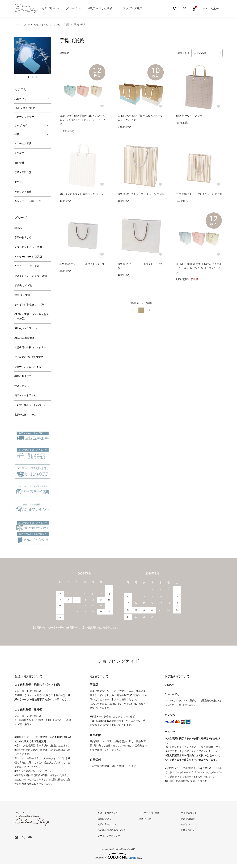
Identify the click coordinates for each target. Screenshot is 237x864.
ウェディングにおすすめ (36, 24)
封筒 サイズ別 (22, 295)
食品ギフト (20, 153)
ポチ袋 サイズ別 (23, 285)
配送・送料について (108, 813)
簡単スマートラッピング (27, 395)
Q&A (204, 8)
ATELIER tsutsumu (24, 337)
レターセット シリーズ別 (28, 247)
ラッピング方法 (132, 8)
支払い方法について (108, 824)
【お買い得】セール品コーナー (31, 405)
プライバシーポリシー (109, 835)
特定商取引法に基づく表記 (111, 830)
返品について (104, 818)
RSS (141, 818)
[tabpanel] (32, 55)
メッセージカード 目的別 (28, 256)
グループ (71, 8)
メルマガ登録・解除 (149, 813)
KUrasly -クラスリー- (25, 328)
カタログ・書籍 (22, 191)
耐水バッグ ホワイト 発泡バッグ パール (81, 194)
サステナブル (21, 386)
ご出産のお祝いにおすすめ (29, 357)
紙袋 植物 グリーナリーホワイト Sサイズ (82, 264)
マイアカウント (189, 813)
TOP (16, 24)
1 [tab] (28, 77)
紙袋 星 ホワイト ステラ (189, 116)
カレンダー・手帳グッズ (27, 201)
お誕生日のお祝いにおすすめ (30, 347)
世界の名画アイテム (25, 414)
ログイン (185, 824)
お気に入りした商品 (99, 8)
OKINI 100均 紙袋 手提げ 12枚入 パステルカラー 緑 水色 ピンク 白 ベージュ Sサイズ (199, 268)
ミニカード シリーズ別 (26, 266)
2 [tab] (32, 77)
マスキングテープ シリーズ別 (30, 276)
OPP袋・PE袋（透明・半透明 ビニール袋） (31, 316)
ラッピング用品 (61, 24)
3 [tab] (37, 77)
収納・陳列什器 (22, 172)
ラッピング (20, 125)
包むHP (215, 8)
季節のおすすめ (22, 237)
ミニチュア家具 (22, 143)
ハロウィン (20, 99)
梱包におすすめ (22, 376)
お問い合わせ (187, 830)
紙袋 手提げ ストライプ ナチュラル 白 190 (199, 194)
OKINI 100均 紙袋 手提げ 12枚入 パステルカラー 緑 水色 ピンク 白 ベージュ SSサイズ (82, 120)
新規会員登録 (187, 818)
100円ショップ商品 (24, 108)
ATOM (148, 818)
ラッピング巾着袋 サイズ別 (29, 304)
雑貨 (16, 134)
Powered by (100, 857)
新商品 (18, 227)
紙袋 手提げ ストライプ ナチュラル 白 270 (141, 194)
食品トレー (20, 182)
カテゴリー (48, 8)
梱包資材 (19, 162)
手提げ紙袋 (80, 24)
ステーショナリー (24, 116)
